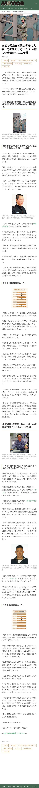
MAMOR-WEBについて (15, 787)
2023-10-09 (5, 57)
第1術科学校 (31, 501)
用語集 (4, 787)
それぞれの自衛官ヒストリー (14, 733)
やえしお (13, 578)
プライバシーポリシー (30, 787)
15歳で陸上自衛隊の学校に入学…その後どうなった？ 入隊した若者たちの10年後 (19, 49)
